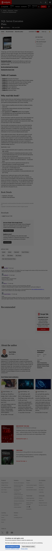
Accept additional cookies (12, 546)
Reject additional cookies (28, 546)
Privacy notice (24, 548)
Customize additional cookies (12, 548)
